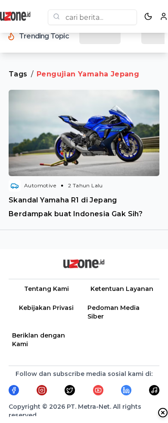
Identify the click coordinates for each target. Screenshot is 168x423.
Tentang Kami (46, 289)
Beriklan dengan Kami (38, 339)
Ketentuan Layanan (121, 289)
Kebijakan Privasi (46, 308)
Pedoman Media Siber (113, 312)
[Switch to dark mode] (148, 16)
